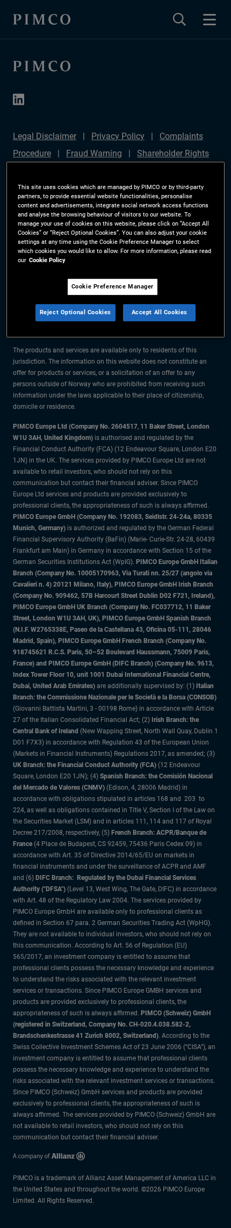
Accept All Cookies (159, 312)
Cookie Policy (47, 260)
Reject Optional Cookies (75, 312)
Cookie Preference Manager (112, 287)
